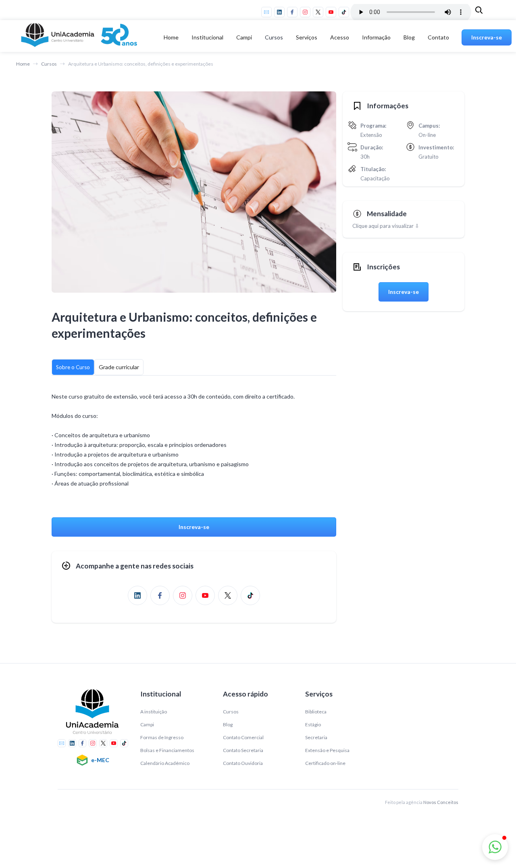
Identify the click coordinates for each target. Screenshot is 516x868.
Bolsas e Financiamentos (167, 750)
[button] (207, 37)
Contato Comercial (243, 737)
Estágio (313, 724)
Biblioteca (316, 712)
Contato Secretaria (243, 750)
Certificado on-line (325, 763)
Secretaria (316, 737)
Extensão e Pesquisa (327, 750)
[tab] (73, 367)
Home (171, 37)
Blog (409, 37)
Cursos (274, 37)
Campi (147, 724)
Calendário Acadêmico (164, 763)
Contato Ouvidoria (243, 763)
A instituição (153, 712)
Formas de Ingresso (161, 737)
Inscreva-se (486, 37)
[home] (80, 37)
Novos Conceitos (440, 802)
